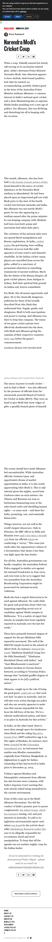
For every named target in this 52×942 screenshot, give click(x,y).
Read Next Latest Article (26, 894)
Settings (29, 17)
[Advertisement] (26, 147)
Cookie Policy (10, 928)
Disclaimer (8, 925)
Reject (18, 17)
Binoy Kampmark (16, 34)
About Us (7, 913)
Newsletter (9, 922)
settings (23, 11)
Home (6, 911)
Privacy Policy (10, 930)
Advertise (8, 919)
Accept (7, 17)
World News (9, 29)
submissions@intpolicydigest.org (26, 867)
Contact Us (8, 916)
